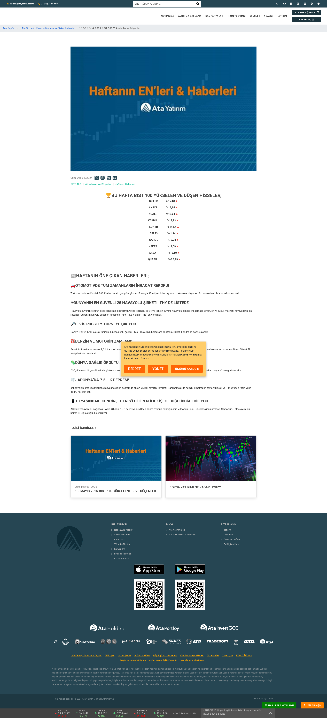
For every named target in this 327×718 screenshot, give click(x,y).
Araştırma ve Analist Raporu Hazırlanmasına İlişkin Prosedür (148, 660)
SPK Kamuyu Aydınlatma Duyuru (86, 655)
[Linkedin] (304, 4)
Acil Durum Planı (142, 655)
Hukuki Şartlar (124, 655)
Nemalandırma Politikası (192, 660)
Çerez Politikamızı (191, 354)
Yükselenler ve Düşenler (98, 184)
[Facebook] (291, 4)
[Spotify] (311, 4)
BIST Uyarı (109, 655)
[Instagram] (298, 4)
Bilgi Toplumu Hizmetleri (165, 655)
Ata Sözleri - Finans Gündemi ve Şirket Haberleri (48, 28)
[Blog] (318, 4)
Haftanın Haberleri (125, 184)
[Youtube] (284, 4)
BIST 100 (76, 184)
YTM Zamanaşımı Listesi (192, 655)
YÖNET (158, 369)
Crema (270, 698)
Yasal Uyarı (227, 655)
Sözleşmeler (213, 655)
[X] (277, 4)
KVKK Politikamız (244, 655)
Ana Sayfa (8, 28)
